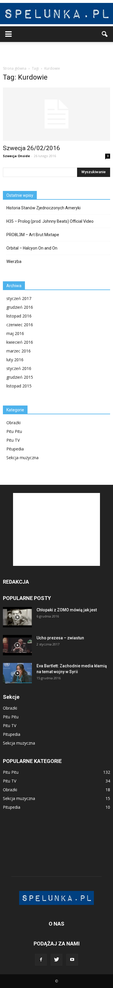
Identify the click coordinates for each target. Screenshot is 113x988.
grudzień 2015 (19, 377)
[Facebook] (41, 960)
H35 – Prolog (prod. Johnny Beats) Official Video (50, 221)
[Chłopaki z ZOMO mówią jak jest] (17, 617)
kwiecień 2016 (19, 342)
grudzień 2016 (19, 307)
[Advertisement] (56, 52)
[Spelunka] (56, 13)
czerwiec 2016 (19, 324)
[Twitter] (56, 960)
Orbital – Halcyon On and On (31, 248)
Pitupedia (15, 449)
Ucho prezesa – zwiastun (60, 638)
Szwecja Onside (16, 156)
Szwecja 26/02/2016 (31, 148)
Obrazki (13, 422)
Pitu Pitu (14, 431)
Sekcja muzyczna (22, 457)
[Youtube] (72, 960)
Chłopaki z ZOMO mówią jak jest (67, 610)
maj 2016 (15, 333)
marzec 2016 (18, 351)
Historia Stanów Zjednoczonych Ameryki (43, 208)
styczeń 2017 (18, 298)
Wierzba (13, 261)
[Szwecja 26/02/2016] (56, 114)
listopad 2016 (19, 316)
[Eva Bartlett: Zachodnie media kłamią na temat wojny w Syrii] (17, 673)
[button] (105, 34)
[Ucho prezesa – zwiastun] (17, 645)
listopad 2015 (19, 386)
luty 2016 (14, 359)
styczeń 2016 (18, 368)
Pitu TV (13, 440)
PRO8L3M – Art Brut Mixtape (32, 234)
